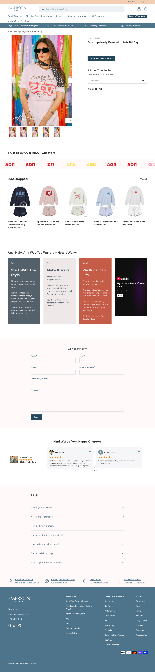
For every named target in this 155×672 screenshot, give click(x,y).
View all (143, 179)
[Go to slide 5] (94, 469)
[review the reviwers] (90, 451)
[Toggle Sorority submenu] (88, 16)
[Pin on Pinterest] (100, 88)
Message (34, 390)
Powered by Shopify (31, 662)
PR (27, 16)
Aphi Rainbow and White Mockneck (133, 223)
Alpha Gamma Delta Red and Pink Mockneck (47, 223)
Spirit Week (110, 614)
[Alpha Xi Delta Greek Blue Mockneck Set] (106, 201)
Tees (138, 604)
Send (36, 417)
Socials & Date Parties (114, 633)
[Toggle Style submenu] (74, 16)
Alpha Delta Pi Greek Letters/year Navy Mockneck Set (17, 224)
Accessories (141, 633)
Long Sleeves (141, 619)
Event (59, 16)
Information (13, 21)
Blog (68, 617)
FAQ (142, 2)
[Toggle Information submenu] (20, 20)
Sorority (82, 16)
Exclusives (140, 599)
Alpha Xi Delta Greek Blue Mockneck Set (106, 223)
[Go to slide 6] (96, 469)
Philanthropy (110, 609)
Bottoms (139, 624)
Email (81, 356)
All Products (98, 16)
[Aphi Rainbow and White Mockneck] (134, 201)
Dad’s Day (109, 638)
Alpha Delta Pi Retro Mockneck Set (74, 223)
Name (33, 356)
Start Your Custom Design (101, 58)
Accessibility (71, 631)
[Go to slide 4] (92, 469)
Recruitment (47, 16)
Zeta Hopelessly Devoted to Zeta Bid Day (28, 32)
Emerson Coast (94, 38)
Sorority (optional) (87, 367)
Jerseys (139, 614)
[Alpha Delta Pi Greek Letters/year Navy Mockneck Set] (20, 201)
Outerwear (140, 628)
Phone (33, 367)
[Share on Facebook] (95, 88)
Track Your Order (73, 627)
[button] (145, 8)
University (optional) (39, 379)
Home (10, 32)
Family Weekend (15, 16)
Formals (108, 628)
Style (70, 16)
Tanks (138, 609)
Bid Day (34, 16)
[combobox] (81, 9)
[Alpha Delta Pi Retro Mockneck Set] (77, 201)
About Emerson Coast (75, 612)
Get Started (132, 2)
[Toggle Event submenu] (63, 16)
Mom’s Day (109, 624)
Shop (27, 21)
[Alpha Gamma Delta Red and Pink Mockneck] (48, 201)
